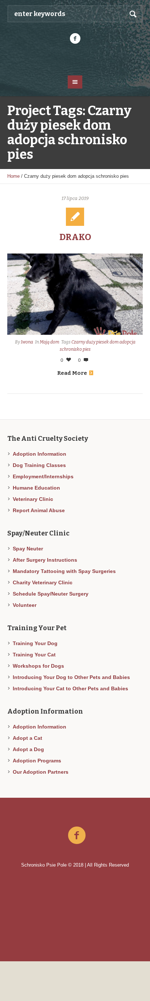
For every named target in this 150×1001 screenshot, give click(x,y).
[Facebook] (75, 38)
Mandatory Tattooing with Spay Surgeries (64, 571)
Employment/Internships (43, 476)
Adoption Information (39, 454)
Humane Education (36, 488)
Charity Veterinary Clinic (42, 582)
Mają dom (49, 342)
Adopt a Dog (28, 749)
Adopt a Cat (27, 738)
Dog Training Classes (39, 465)
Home (13, 176)
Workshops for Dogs (38, 666)
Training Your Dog (35, 643)
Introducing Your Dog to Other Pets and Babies (71, 677)
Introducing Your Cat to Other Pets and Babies (70, 688)
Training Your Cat (34, 654)
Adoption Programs (37, 760)
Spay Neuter (28, 548)
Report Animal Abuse (39, 510)
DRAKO (75, 237)
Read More (72, 373)
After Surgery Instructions (45, 560)
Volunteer (24, 605)
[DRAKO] (75, 294)
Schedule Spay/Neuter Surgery (50, 594)
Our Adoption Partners (40, 772)
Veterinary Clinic (33, 499)
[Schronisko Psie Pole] (75, 59)
